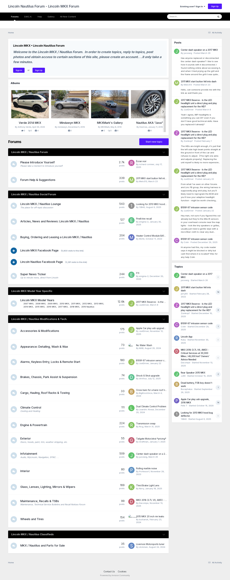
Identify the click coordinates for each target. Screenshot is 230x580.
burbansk (143, 519)
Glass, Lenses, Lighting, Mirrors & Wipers (47, 486)
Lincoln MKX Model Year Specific (31, 291)
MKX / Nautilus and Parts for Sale (42, 545)
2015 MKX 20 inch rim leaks (150, 516)
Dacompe (143, 503)
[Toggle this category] (164, 152)
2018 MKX (74, 306)
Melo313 (143, 181)
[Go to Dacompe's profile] (131, 501)
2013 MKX (98, 303)
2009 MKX (53, 303)
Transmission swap (146, 423)
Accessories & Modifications (39, 330)
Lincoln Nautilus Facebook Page (41, 261)
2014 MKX (28, 306)
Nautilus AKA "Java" (149, 122)
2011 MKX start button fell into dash (154, 178)
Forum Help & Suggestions (37, 179)
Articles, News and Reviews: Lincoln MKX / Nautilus (54, 221)
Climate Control (30, 407)
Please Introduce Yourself (37, 162)
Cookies (122, 571)
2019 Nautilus (87, 306)
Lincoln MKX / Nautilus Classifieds (32, 534)
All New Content (68, 16)
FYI (137, 273)
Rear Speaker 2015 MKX (193, 372)
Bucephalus (186, 389)
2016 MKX (51, 306)
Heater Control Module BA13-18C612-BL (156, 235)
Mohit (141, 239)
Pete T (184, 405)
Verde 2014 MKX (30, 122)
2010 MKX (64, 303)
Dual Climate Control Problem (151, 406)
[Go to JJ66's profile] (176, 374)
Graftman (143, 441)
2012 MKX (87, 303)
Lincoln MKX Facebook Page (39, 250)
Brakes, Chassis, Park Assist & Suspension (48, 377)
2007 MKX (28, 303)
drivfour (143, 378)
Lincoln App (186, 336)
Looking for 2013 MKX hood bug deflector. (158, 204)
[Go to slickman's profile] (131, 546)
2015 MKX (40, 306)
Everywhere (205, 16)
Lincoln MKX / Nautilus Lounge (40, 204)
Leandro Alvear (146, 409)
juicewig (143, 457)
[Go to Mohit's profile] (131, 237)
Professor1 (144, 471)
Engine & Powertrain (33, 425)
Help (40, 16)
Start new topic (154, 141)
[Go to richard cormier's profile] (131, 163)
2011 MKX (75, 303)
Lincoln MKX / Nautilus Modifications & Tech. (39, 319)
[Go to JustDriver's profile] (131, 303)
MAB (141, 348)
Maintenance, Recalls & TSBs (39, 501)
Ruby (183, 339)
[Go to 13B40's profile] (131, 206)
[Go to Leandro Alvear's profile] (131, 408)
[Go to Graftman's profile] (131, 440)
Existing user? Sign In (192, 6)
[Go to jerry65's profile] (176, 288)
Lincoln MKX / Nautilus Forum (29, 152)
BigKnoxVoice (145, 393)
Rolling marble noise (146, 468)
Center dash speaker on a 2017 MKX (155, 453)
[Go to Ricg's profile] (131, 425)
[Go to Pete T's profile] (176, 400)
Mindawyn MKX (70, 122)
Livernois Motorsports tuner (150, 544)
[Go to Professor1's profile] (131, 470)
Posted (202, 53)
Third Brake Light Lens (147, 485)
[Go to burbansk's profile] (131, 518)
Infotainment (28, 453)
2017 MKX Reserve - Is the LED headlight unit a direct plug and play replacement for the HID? (199, 103)
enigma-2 (143, 221)
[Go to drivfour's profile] (131, 377)
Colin (186, 242)
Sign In (19, 70)
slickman (143, 547)
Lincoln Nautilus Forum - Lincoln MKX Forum (43, 6)
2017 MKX (63, 306)
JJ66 (183, 376)
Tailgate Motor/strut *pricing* (151, 438)
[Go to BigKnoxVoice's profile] (131, 391)
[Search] (218, 16)
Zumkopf (188, 141)
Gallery (51, 16)
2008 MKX (41, 303)
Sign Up (215, 6)
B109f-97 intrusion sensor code (152, 360)
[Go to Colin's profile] (176, 240)
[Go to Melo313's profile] (131, 180)
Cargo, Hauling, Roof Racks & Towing (45, 392)
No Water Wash (144, 345)
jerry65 (184, 293)
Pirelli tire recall (144, 218)
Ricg (141, 426)
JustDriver (144, 305)
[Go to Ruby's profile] (176, 338)
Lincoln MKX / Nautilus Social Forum (33, 194)
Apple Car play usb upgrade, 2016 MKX (156, 328)
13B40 (142, 207)
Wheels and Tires (32, 519)
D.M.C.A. (28, 16)
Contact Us (109, 571)
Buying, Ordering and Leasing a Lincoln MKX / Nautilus (56, 237)
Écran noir (141, 161)
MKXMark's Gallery (110, 122)
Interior (25, 471)
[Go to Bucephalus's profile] (176, 384)
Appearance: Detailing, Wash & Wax (44, 346)
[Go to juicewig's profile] (131, 455)
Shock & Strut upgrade (148, 375)
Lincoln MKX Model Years (37, 300)
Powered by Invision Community (115, 575)
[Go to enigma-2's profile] (131, 220)
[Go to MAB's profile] (131, 347)
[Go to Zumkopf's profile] (176, 133)
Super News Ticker (33, 274)
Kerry (141, 488)
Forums (15, 16)
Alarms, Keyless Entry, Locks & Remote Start (50, 361)
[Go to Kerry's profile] (131, 487)
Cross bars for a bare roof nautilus (153, 390)
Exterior (25, 438)
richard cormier (146, 164)
